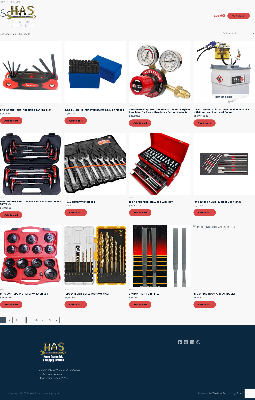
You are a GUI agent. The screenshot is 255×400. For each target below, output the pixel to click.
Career (175, 15)
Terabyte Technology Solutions (229, 393)
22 (50, 320)
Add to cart (11, 120)
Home (146, 15)
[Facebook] (180, 342)
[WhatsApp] (198, 342)
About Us (188, 15)
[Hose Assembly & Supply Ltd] (21, 15)
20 (36, 320)
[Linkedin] (192, 342)
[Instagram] (186, 342)
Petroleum (160, 15)
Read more (204, 123)
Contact (202, 15)
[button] (238, 16)
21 (43, 320)
